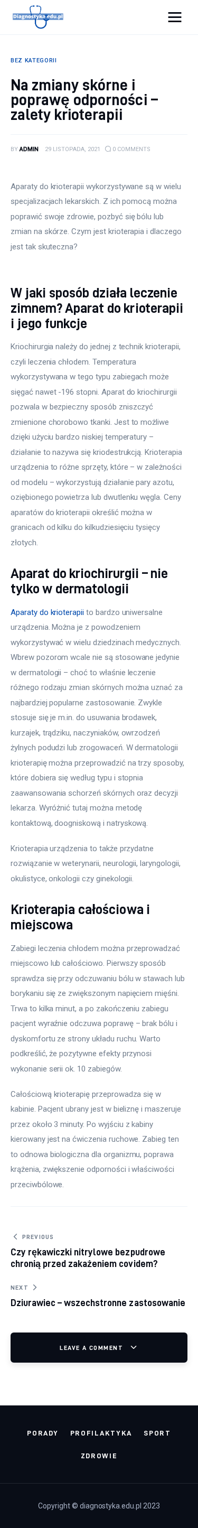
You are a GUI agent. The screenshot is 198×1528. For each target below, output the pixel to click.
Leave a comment (92, 1347)
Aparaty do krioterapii (47, 612)
